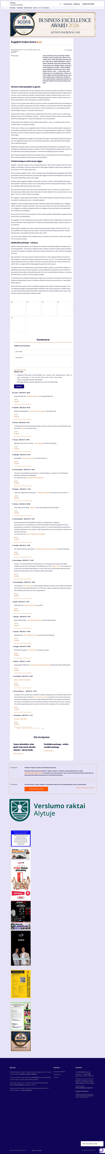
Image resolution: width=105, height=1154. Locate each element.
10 (33, 728)
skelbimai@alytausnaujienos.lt (33, 773)
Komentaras (19, 357)
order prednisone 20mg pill (38, 411)
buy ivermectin (32, 650)
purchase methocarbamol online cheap (46, 549)
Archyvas (56, 1077)
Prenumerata (68, 4)
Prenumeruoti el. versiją (36, 789)
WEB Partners (91, 1150)
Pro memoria (45, 7)
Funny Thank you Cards (40, 697)
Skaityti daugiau (17, 753)
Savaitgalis (20, 7)
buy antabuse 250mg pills (34, 620)
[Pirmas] (13, 3)
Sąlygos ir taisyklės (37, 1150)
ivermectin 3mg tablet (20, 719)
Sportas (35, 7)
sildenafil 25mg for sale (33, 396)
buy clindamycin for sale (31, 635)
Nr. (68, 50)
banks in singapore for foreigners (35, 534)
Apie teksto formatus (20, 370)
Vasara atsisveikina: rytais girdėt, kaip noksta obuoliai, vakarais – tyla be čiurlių (24, 747)
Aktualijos (12, 7)
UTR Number (27, 586)
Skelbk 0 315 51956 (88, 4)
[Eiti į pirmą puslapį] (17, 728)
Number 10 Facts (56, 566)
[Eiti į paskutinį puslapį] (43, 728)
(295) (40, 42)
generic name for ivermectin (22, 680)
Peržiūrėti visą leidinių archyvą (84, 788)
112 (40, 7)
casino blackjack (38, 443)
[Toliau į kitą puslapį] (41, 728)
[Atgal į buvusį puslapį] (19, 728)
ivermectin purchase (28, 458)
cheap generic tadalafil (43, 492)
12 (38, 728)
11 (36, 728)
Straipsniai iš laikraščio (59, 1071)
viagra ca (32, 507)
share (22, 428)
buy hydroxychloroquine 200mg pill (40, 665)
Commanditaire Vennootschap (34, 478)
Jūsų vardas (19, 351)
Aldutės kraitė (28, 7)
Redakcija (77, 4)
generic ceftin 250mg (31, 605)
